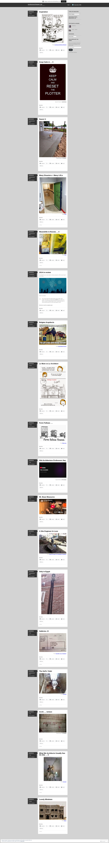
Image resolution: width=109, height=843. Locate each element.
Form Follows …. (46, 423)
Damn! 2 (42, 119)
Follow (71, 49)
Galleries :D (44, 631)
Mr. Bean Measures (47, 497)
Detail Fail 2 (74, 25)
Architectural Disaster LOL (35, 4)
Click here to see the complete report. (46, 305)
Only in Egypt (44, 571)
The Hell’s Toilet (45, 671)
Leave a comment (31, 15)
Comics (30, 13)
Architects (31, 324)
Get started (63, 1)
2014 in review (45, 272)
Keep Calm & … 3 (46, 62)
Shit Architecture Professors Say (52, 460)
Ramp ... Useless (74, 29)
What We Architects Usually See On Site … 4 (52, 754)
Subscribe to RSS (77, 4)
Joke (30, 462)
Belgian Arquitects (46, 322)
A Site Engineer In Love (48, 531)
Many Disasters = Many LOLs (51, 175)
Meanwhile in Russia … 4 (49, 232)
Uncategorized (31, 274)
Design (30, 801)
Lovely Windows (45, 799)
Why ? (69, 4)
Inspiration (43, 12)
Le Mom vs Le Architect (48, 364)
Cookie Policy (22, 841)
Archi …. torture (45, 712)
